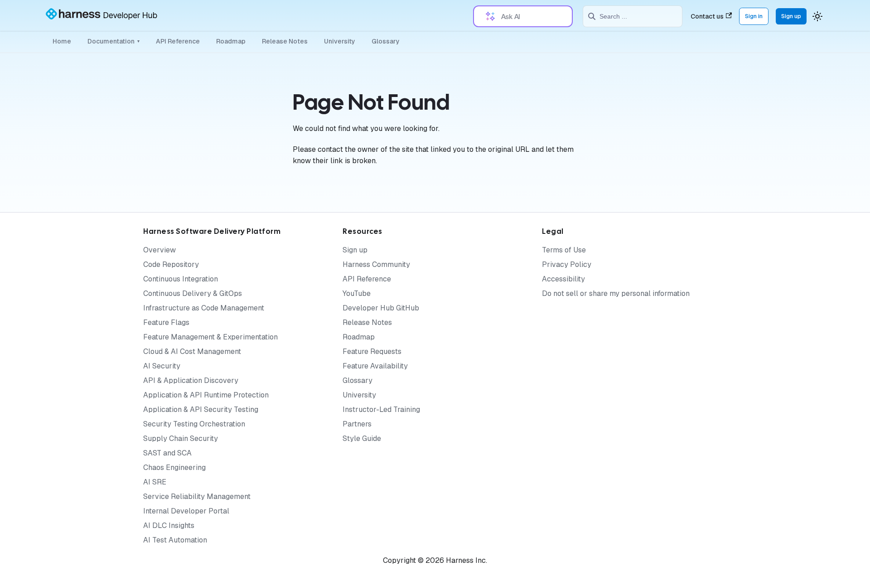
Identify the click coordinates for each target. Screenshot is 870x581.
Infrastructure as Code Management (203, 308)
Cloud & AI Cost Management (192, 351)
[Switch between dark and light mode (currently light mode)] (817, 16)
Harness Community (376, 264)
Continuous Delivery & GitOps (192, 293)
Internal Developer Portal (186, 511)
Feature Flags (166, 322)
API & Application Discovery (190, 380)
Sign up (791, 16)
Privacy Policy (566, 264)
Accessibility (563, 279)
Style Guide (362, 438)
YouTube (357, 293)
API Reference (178, 41)
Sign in (754, 16)
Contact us (707, 16)
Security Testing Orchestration (194, 424)
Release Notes (285, 41)
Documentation (113, 41)
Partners (357, 424)
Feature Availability (375, 366)
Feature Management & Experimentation (210, 337)
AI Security (161, 366)
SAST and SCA (167, 453)
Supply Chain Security (180, 438)
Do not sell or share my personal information (616, 293)
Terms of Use (564, 250)
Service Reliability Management (197, 496)
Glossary (386, 41)
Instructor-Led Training (381, 409)
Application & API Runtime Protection (206, 395)
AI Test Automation (175, 540)
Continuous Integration (180, 279)
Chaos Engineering (174, 467)
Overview (159, 250)
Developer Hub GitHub (381, 308)
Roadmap (231, 41)
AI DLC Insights (168, 525)
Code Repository (171, 264)
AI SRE (154, 482)
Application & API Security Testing (200, 409)
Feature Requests (372, 351)
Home (62, 41)
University (339, 41)
